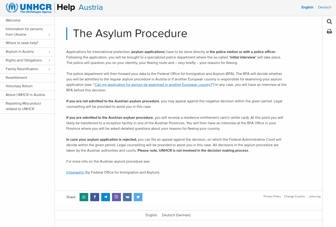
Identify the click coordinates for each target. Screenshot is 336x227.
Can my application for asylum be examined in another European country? (153, 85)
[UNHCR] (38, 8)
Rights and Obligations (24, 60)
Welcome (13, 20)
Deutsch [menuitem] (324, 7)
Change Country (294, 196)
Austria (91, 7)
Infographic (75, 172)
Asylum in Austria (20, 51)
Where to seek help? (22, 43)
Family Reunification (22, 69)
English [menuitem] (307, 7)
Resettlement (16, 77)
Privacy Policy (272, 196)
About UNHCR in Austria (25, 95)
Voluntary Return (19, 86)
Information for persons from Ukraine (24, 31)
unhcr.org (314, 196)
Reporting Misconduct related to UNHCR (23, 106)
